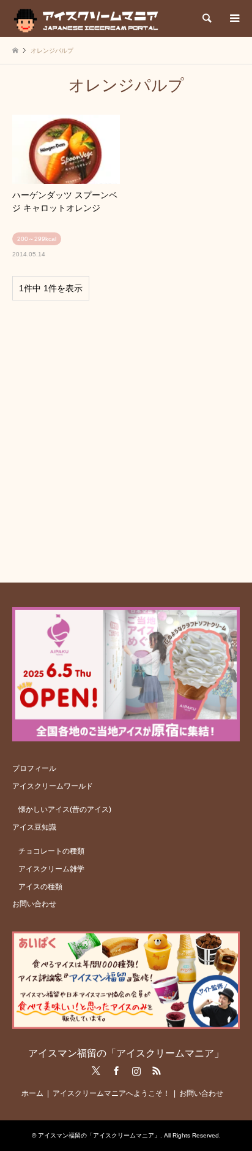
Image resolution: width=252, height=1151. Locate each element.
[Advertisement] (126, 436)
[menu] (233, 18)
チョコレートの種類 (51, 851)
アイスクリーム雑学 (51, 869)
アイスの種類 (40, 886)
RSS (156, 1070)
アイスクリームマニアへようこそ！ (111, 1093)
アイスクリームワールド (52, 786)
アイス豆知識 (34, 827)
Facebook (116, 1070)
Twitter (96, 1070)
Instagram (136, 1070)
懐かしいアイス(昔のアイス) (64, 809)
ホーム (32, 1093)
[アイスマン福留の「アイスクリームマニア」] (89, 18)
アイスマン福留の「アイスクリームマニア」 (126, 1053)
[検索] (206, 18)
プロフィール (34, 768)
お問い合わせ (34, 904)
